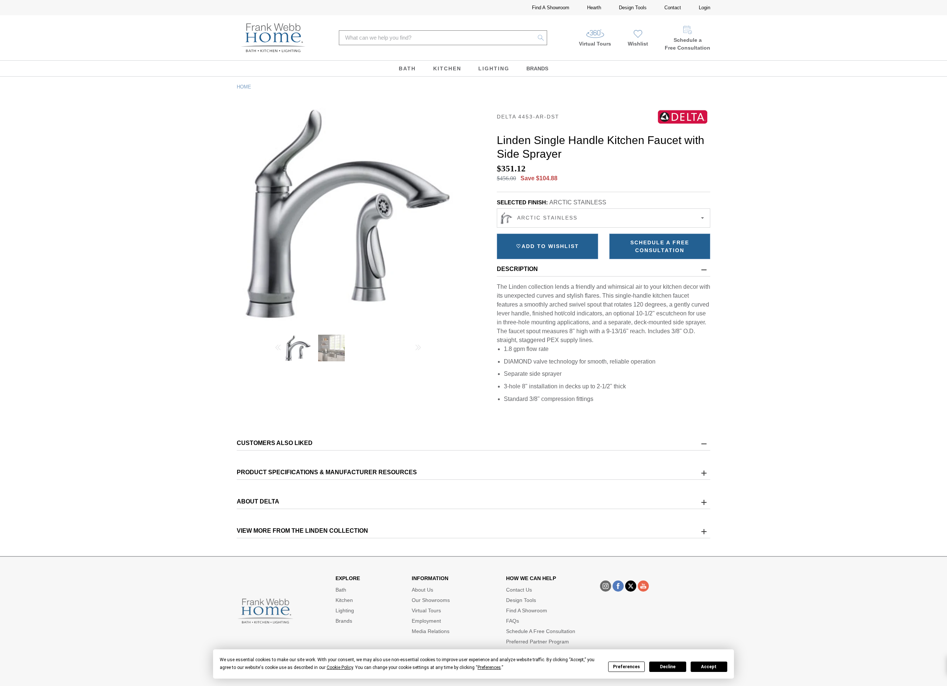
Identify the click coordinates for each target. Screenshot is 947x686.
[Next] (418, 348)
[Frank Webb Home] (273, 37)
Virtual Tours (595, 44)
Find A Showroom (550, 7)
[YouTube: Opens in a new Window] (643, 586)
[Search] (541, 37)
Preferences (626, 666)
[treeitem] (298, 351)
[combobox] (603, 218)
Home (244, 87)
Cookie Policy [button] (340, 667)
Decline (667, 666)
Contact (672, 7)
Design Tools (633, 7)
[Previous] (277, 348)
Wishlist (638, 44)
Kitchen (447, 68)
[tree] (348, 348)
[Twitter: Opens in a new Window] (630, 586)
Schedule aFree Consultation (687, 44)
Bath (407, 68)
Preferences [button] (489, 667)
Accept (709, 666)
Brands (537, 68)
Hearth (594, 7)
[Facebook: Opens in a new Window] (618, 586)
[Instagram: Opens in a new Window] (605, 586)
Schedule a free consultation (659, 246)
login (704, 7)
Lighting (493, 68)
